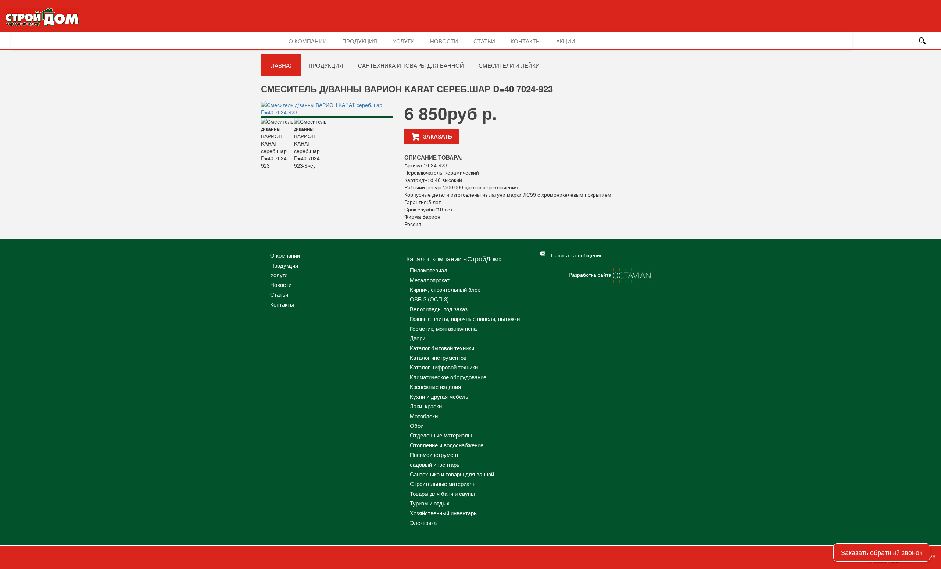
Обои (416, 425)
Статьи (484, 41)
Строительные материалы (443, 483)
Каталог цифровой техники (444, 367)
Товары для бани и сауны (442, 493)
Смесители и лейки (509, 65)
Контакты (526, 41)
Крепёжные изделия (435, 386)
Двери (417, 338)
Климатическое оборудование (448, 377)
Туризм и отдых (430, 503)
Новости (444, 41)
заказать (437, 136)
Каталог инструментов (438, 357)
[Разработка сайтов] (632, 274)
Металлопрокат (430, 280)
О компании (308, 41)
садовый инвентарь (434, 464)
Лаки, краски (426, 406)
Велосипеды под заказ (439, 309)
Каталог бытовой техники (442, 348)
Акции (565, 41)
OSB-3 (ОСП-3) (429, 299)
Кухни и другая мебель (439, 396)
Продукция (359, 41)
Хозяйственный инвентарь (443, 513)
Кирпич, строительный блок (445, 289)
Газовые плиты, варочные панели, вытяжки (465, 318)
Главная (281, 65)
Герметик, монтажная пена (443, 328)
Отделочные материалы (441, 435)
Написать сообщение (577, 255)
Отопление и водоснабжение (446, 445)
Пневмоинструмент (434, 454)
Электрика (423, 522)
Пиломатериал (428, 270)
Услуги (404, 41)
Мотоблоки (424, 416)
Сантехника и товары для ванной (411, 65)
